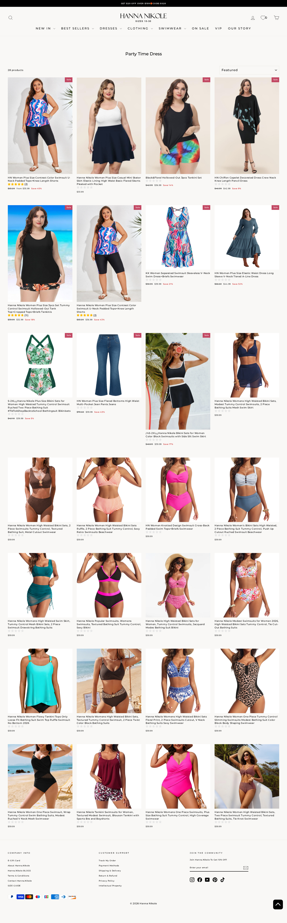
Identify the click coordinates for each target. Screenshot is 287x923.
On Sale (200, 28)
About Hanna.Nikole (19, 865)
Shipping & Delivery (110, 870)
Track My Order (107, 860)
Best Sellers (76, 28)
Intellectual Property (110, 885)
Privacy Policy (106, 881)
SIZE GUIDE (14, 885)
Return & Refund (108, 875)
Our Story (239, 28)
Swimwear (171, 28)
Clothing (139, 28)
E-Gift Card (14, 860)
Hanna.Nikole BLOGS (19, 870)
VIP (218, 28)
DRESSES (109, 28)
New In (44, 28)
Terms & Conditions (18, 875)
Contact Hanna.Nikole (20, 881)
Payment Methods (109, 865)
